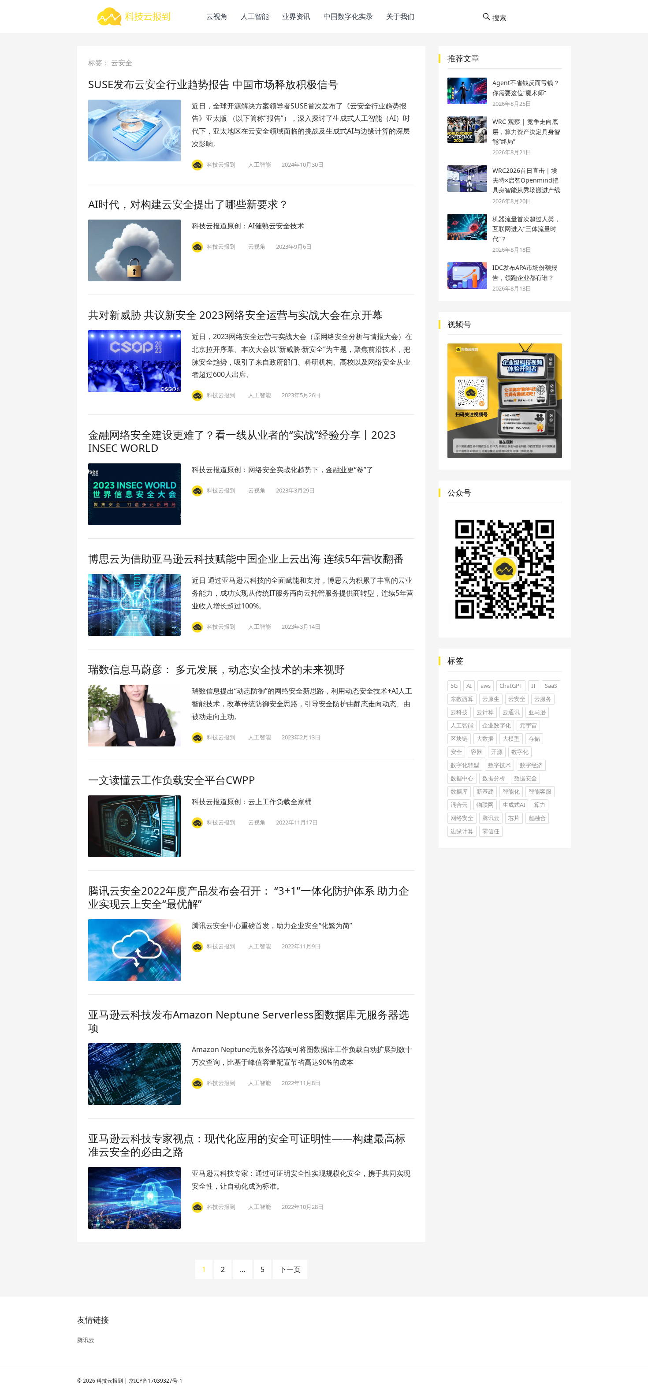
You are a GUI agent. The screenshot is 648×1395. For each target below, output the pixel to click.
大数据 (485, 738)
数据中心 (462, 778)
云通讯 (511, 712)
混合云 (459, 805)
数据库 (459, 791)
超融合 (537, 818)
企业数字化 (496, 725)
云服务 (542, 699)
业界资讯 (296, 16)
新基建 (485, 791)
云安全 (516, 699)
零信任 (490, 831)
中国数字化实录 (348, 16)
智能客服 (540, 791)
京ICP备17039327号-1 (155, 1380)
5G (454, 686)
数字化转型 (465, 765)
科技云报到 (110, 1380)
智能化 (511, 791)
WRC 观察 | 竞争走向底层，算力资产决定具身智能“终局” (526, 131)
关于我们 (400, 16)
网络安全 (462, 818)
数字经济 (531, 765)
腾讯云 (490, 818)
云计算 (485, 712)
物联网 (485, 805)
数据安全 (525, 778)
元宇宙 (528, 725)
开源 (497, 752)
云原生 (490, 699)
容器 (476, 752)
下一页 (290, 1269)
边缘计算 (462, 831)
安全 (456, 752)
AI (469, 686)
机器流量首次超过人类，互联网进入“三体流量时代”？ (526, 229)
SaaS (551, 686)
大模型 (511, 738)
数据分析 (493, 778)
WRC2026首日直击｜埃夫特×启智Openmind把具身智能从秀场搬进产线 (526, 180)
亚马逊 (537, 712)
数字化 (520, 752)
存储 (534, 738)
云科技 (459, 712)
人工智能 (255, 16)
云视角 (216, 16)
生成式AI (514, 805)
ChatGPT (510, 686)
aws (485, 686)
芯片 (514, 818)
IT (533, 686)
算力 (539, 805)
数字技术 (499, 765)
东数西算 (462, 699)
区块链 (459, 738)
